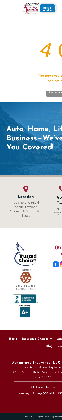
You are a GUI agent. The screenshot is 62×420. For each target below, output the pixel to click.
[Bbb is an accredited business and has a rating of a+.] (25, 306)
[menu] (5, 6)
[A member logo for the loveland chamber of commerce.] (25, 280)
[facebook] (56, 264)
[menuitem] (13, 339)
